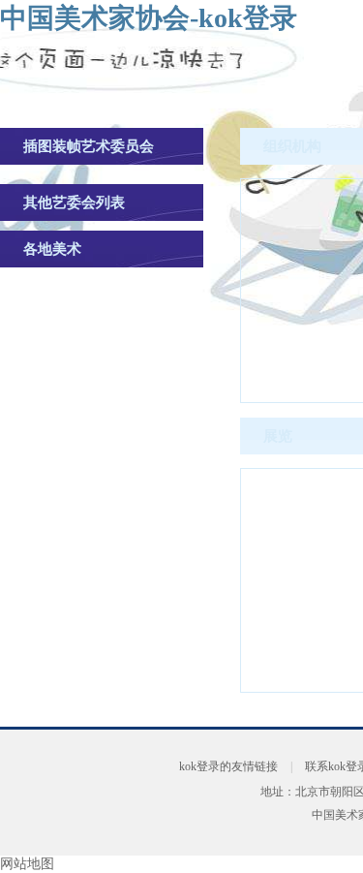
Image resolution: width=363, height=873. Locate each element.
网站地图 (27, 864)
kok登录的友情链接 (228, 766)
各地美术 (52, 249)
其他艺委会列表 (74, 202)
